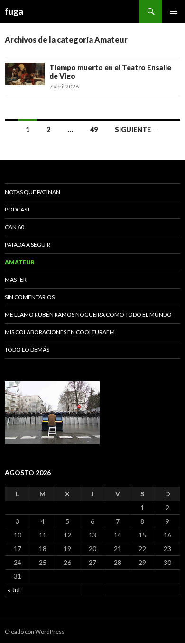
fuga (14, 11)
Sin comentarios (30, 296)
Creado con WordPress (35, 631)
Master (16, 279)
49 (94, 129)
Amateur (20, 261)
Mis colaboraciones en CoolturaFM (60, 331)
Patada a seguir (27, 244)
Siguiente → (137, 129)
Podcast (17, 209)
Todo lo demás (27, 349)
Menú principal (173, 11)
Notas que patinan (32, 191)
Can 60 (14, 226)
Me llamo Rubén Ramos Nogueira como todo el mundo (88, 314)
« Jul (14, 590)
